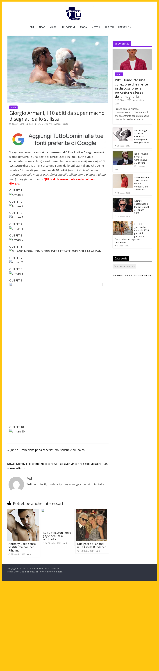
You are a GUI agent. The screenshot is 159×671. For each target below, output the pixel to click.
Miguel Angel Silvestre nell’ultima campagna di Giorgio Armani (141, 136)
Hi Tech (109, 27)
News (42, 27)
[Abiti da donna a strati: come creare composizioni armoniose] (123, 176)
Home (31, 27)
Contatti (128, 275)
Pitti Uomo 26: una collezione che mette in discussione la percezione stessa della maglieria (131, 88)
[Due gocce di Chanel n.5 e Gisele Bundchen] (91, 510)
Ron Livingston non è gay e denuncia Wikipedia (57, 536)
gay (38, 124)
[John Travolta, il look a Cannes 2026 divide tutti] (123, 152)
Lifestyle (123, 27)
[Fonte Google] (57, 140)
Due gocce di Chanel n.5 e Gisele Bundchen (91, 545)
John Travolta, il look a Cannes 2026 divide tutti (141, 158)
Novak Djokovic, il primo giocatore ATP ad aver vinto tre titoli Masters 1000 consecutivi (57, 466)
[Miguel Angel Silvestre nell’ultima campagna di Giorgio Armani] (123, 129)
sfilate (65, 124)
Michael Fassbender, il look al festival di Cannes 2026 (141, 206)
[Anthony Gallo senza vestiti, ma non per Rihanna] (23, 510)
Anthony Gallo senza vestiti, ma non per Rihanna (22, 547)
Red (31, 124)
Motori (95, 27)
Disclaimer (137, 275)
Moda (83, 27)
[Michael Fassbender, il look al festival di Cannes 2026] (123, 199)
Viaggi (53, 27)
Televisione (68, 27)
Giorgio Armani (48, 124)
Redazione (118, 275)
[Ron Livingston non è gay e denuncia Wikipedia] (57, 510)
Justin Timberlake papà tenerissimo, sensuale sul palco (46, 450)
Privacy (147, 275)
